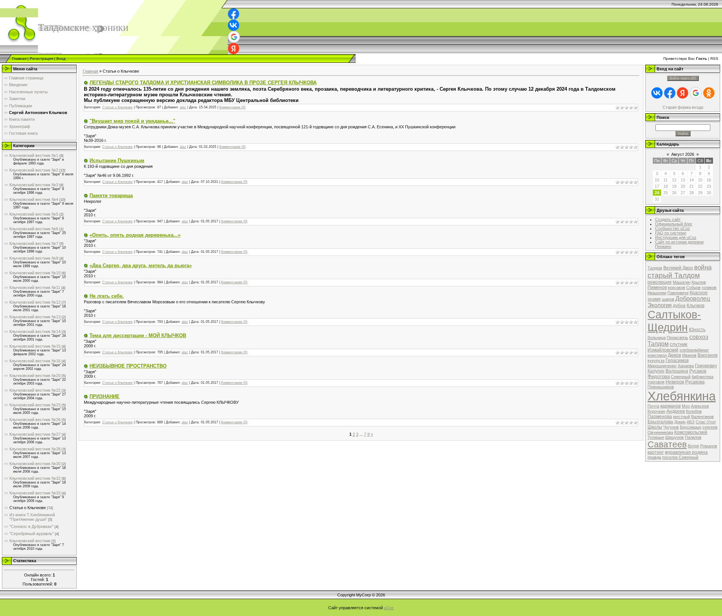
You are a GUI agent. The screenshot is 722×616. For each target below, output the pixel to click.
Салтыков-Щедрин (674, 320)
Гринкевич (706, 365)
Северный (680, 376)
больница (657, 337)
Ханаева (686, 366)
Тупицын (656, 437)
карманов (670, 406)
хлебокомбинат (694, 350)
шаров (668, 299)
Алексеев (700, 406)
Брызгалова (660, 421)
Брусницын (690, 427)
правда (654, 457)
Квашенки (657, 293)
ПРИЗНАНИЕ (104, 396)
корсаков (676, 287)
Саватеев (667, 444)
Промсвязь (677, 337)
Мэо (686, 406)
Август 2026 (682, 154)
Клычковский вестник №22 (35, 390)
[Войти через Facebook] (233, 14)
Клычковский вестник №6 (33, 229)
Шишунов (674, 437)
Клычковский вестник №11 (34, 287)
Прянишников (661, 387)
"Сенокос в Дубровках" (31, 526)
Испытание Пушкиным (116, 160)
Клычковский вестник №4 (33, 199)
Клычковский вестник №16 (35, 361)
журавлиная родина (686, 452)
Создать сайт (668, 219)
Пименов (657, 287)
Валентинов (702, 416)
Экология (660, 305)
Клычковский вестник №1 (33, 155)
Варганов (707, 355)
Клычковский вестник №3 (33, 185)
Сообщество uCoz (672, 228)
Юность (697, 329)
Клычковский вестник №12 (35, 302)
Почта (653, 406)
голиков (709, 287)
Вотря (693, 446)
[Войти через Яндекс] (233, 48)
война (702, 267)
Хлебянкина (682, 396)
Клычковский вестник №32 (35, 478)
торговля (656, 382)
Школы (655, 427)
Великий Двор (678, 268)
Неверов (675, 382)
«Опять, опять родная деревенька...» (134, 235)
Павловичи (678, 293)
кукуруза (656, 360)
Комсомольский (690, 432)
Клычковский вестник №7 (33, 243)
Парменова (660, 416)
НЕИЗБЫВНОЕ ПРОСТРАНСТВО (128, 366)
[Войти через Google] (234, 37)
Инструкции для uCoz (675, 237)
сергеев (709, 427)
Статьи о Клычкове (27, 507)
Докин (680, 422)
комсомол (657, 355)
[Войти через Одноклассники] (708, 93)
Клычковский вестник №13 (35, 317)
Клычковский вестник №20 (35, 375)
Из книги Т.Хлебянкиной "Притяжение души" (32, 517)
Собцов (693, 287)
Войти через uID (683, 78)
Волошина (677, 371)
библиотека (702, 376)
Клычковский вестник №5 (33, 214)
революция (660, 282)
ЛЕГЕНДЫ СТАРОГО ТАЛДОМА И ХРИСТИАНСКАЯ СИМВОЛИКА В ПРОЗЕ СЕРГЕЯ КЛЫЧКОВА (203, 82)
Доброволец (692, 298)
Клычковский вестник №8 (33, 258)
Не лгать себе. (106, 296)
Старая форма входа (683, 107)
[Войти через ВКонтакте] (233, 25)
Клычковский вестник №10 (35, 273)
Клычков (695, 305)
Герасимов (677, 360)
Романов (708, 446)
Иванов (689, 355)
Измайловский (663, 350)
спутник (678, 344)
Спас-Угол (706, 422)
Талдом (655, 268)
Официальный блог (673, 224)
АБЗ (691, 422)
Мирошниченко (662, 366)
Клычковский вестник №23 (35, 405)
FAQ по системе (670, 233)
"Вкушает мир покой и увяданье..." (132, 121)
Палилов (693, 437)
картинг (656, 452)
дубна (679, 305)
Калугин (656, 371)
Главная (19, 58)
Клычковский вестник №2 (33, 170)
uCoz (389, 607)
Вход (60, 58)
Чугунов (671, 427)
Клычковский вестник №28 (35, 449)
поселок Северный (680, 457)
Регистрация (41, 58)
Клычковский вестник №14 (35, 331)
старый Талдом (674, 275)
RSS (714, 58)
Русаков (697, 371)
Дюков (674, 355)
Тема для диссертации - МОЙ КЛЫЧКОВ (137, 335)
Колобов (694, 411)
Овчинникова (660, 432)
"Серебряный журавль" (31, 533)
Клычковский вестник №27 (35, 434)
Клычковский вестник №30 (35, 463)
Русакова (695, 382)
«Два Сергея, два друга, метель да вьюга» (140, 265)
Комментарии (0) (232, 107)
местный (681, 416)
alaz (183, 107)
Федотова (659, 376)
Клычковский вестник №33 (35, 493)
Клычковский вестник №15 (35, 346)
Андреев (675, 411)
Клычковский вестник (29, 540)
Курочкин (656, 411)
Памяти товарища (111, 195)
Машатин (681, 282)
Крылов (699, 282)
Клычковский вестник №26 (35, 419)
